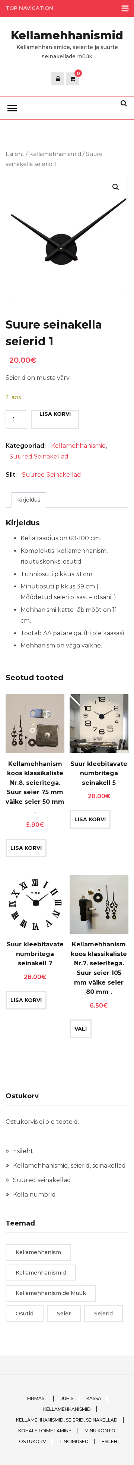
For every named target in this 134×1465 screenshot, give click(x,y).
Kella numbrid (34, 1194)
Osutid (25, 1313)
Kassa (93, 1398)
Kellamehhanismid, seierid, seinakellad (69, 1165)
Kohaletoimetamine (44, 1430)
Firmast (37, 1398)
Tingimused (74, 1441)
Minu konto (99, 1430)
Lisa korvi (55, 414)
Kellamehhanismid (67, 35)
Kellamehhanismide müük (51, 1293)
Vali (80, 1028)
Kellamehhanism (38, 1252)
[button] (115, 187)
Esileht (15, 154)
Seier (64, 1313)
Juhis (67, 1398)
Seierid (103, 1313)
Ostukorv (32, 1441)
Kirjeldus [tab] (29, 499)
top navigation (29, 8)
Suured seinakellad (38, 456)
